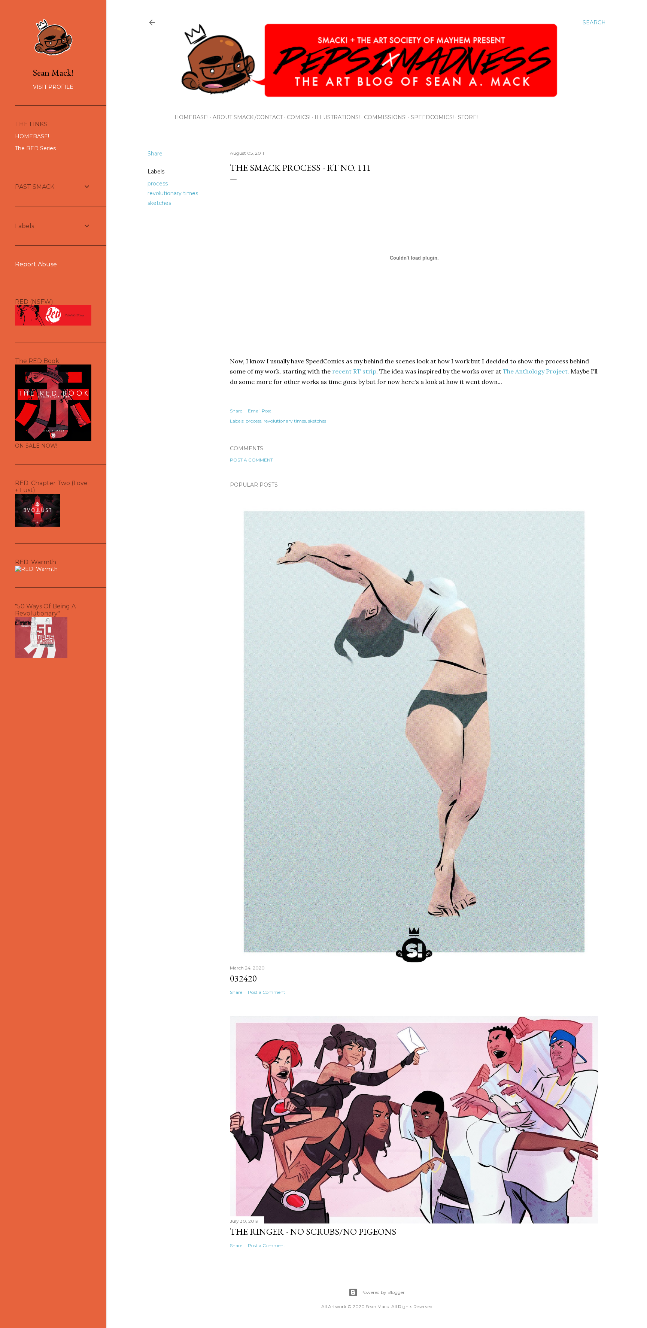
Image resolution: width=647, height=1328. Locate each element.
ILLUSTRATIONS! (337, 117)
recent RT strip (354, 371)
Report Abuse (36, 264)
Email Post (259, 411)
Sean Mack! (53, 72)
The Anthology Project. (536, 371)
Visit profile (53, 87)
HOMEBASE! (191, 117)
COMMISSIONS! (385, 117)
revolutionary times (173, 193)
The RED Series (35, 148)
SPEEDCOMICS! (432, 117)
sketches (159, 203)
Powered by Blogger (383, 1292)
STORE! (468, 117)
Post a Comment (251, 460)
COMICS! (298, 117)
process (158, 183)
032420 (243, 978)
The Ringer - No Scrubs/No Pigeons (313, 1231)
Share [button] (155, 153)
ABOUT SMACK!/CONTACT (248, 117)
